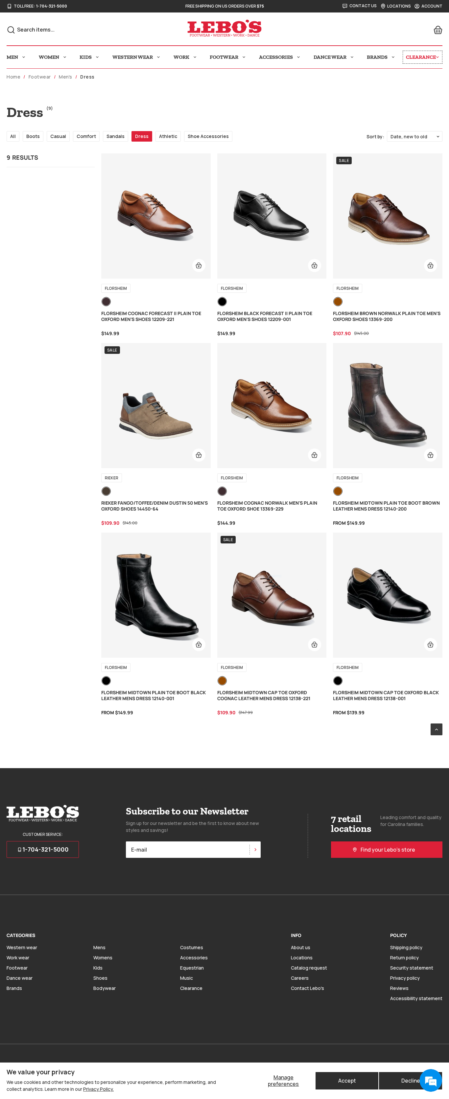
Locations (302, 957)
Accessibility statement (416, 998)
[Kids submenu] (97, 57)
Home (13, 77)
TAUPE (106, 491)
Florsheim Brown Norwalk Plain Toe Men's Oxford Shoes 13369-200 (386, 316)
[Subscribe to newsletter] (255, 850)
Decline (410, 1080)
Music (186, 978)
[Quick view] (198, 265)
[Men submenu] (24, 57)
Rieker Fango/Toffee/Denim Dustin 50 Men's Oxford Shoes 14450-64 (154, 506)
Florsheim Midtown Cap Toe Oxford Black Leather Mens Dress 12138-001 (386, 695)
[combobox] (79, 29)
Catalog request (309, 968)
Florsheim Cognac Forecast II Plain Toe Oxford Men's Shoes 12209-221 (151, 316)
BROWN (338, 302)
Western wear (22, 947)
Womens (102, 957)
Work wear (18, 957)
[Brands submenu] (393, 57)
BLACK (222, 302)
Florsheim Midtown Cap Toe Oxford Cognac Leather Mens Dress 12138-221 (263, 695)
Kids (98, 968)
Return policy (404, 957)
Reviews (399, 988)
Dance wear (20, 978)
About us (300, 947)
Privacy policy (405, 978)
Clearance (191, 988)
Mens (99, 947)
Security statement (411, 968)
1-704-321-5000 (51, 6)
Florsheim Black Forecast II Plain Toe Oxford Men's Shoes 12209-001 (264, 316)
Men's (65, 77)
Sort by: (375, 136)
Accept (347, 1080)
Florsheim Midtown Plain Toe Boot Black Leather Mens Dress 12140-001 (153, 695)
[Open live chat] (430, 1080)
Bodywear (104, 988)
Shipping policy (406, 947)
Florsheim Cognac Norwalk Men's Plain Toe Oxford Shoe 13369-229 (267, 506)
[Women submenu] (65, 57)
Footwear (40, 77)
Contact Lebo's (307, 988)
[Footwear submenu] (244, 57)
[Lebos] (224, 28)
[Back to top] (436, 729)
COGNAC (106, 302)
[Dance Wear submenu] (352, 57)
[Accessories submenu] (298, 57)
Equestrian (192, 968)
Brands (14, 988)
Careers (300, 978)
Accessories (194, 957)
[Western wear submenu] (158, 57)
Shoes (100, 978)
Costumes (191, 947)
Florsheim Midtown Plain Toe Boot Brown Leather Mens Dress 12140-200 (386, 506)
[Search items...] (11, 29)
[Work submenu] (195, 57)
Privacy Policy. (98, 1089)
